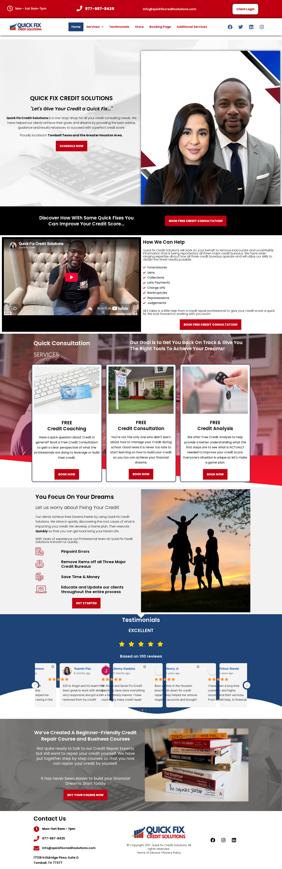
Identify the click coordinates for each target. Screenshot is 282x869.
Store (139, 27)
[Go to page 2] (142, 710)
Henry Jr (163, 668)
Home (76, 27)
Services (93, 27)
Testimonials (119, 27)
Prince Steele (220, 668)
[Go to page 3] (145, 710)
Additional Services (192, 27)
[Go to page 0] (136, 710)
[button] (94, 26)
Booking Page (160, 27)
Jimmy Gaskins (115, 668)
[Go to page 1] (139, 710)
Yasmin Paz (59, 668)
